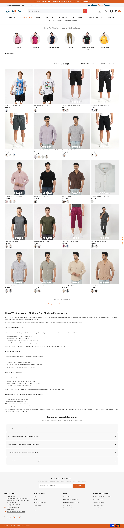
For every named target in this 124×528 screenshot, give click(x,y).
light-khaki (39, 157)
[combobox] (55, 11)
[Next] (74, 303)
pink (6, 201)
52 (68, 303)
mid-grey (43, 157)
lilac (35, 157)
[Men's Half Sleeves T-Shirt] (19, 222)
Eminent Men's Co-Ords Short (71, 105)
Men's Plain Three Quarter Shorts (100, 105)
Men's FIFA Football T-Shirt (13, 105)
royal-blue (67, 246)
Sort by (103, 63)
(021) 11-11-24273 (11, 509)
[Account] (100, 11)
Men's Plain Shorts (10, 150)
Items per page (84, 63)
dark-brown (96, 246)
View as (56, 63)
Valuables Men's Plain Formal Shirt (101, 196)
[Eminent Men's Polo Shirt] (76, 131)
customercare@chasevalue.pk (16, 511)
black (64, 110)
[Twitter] (19, 517)
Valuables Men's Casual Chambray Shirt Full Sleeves (46, 151)
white (6, 110)
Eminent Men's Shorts (97, 150)
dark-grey (10, 201)
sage (35, 291)
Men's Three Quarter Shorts (70, 241)
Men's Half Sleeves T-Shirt (12, 241)
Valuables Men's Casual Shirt (13, 196)
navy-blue (92, 110)
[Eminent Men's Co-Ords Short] (76, 86)
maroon (64, 246)
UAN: (8, 505)
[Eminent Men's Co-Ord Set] (105, 222)
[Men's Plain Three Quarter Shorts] (105, 86)
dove (67, 110)
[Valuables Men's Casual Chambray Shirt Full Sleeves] (48, 131)
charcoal (92, 246)
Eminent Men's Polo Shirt (69, 150)
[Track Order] (106, 11)
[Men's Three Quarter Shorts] (76, 222)
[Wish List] (112, 11)
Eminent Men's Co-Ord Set (98, 241)
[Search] (57, 11)
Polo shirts (11, 362)
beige (64, 291)
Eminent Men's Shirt (68, 196)
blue (14, 155)
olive (46, 157)
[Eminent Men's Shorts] (105, 131)
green (14, 201)
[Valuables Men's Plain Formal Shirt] (105, 177)
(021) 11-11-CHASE (15, 505)
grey (10, 155)
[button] (61, 64)
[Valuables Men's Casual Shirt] (19, 177)
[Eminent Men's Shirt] (76, 177)
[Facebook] (5, 517)
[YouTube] (14, 517)
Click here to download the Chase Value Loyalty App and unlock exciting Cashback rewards (62, 1)
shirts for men (18, 346)
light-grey (6, 291)
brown (64, 201)
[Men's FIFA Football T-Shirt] (19, 86)
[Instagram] (10, 517)
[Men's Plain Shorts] (19, 131)
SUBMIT (79, 485)
